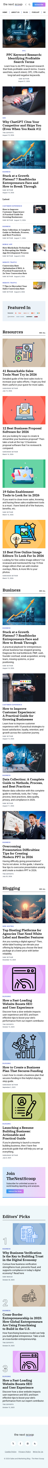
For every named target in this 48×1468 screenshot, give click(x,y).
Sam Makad (8, 1277)
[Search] (29, 5)
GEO (4, 118)
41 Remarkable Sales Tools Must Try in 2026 (20, 372)
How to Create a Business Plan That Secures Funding (23, 1069)
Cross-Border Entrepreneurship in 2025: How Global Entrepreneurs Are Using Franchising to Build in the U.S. (22, 1321)
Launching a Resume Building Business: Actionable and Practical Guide (18, 1133)
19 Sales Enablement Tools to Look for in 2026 (21, 493)
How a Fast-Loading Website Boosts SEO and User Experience (18, 1003)
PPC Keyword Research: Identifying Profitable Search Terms (24, 58)
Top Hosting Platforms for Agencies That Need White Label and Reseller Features (23, 933)
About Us (15, 12)
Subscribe (39, 5)
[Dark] (26, 4)
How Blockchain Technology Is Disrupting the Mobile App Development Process (16, 250)
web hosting (8, 926)
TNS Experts (8, 133)
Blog (25, 12)
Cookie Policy (11, 1452)
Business (6, 172)
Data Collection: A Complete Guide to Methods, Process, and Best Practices (16, 232)
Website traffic (10, 262)
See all (42, 333)
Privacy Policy (25, 1452)
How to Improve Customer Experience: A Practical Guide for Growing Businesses (14, 213)
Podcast (35, 12)
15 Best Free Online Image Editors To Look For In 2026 (23, 554)
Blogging (11, 888)
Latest (6, 199)
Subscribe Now (15, 1191)
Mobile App (7, 244)
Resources (13, 332)
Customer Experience (12, 206)
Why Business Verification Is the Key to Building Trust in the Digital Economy (23, 1256)
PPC (24, 51)
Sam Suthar (8, 190)
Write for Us (38, 1452)
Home (5, 12)
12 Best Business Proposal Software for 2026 (22, 430)
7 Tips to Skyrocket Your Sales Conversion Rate (15, 287)
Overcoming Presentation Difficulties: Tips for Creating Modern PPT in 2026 (21, 851)
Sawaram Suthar (10, 388)
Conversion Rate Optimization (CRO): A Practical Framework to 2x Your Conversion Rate (15, 269)
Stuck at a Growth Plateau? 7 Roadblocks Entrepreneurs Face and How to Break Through (20, 181)
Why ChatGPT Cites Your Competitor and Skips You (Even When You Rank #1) (22, 125)
